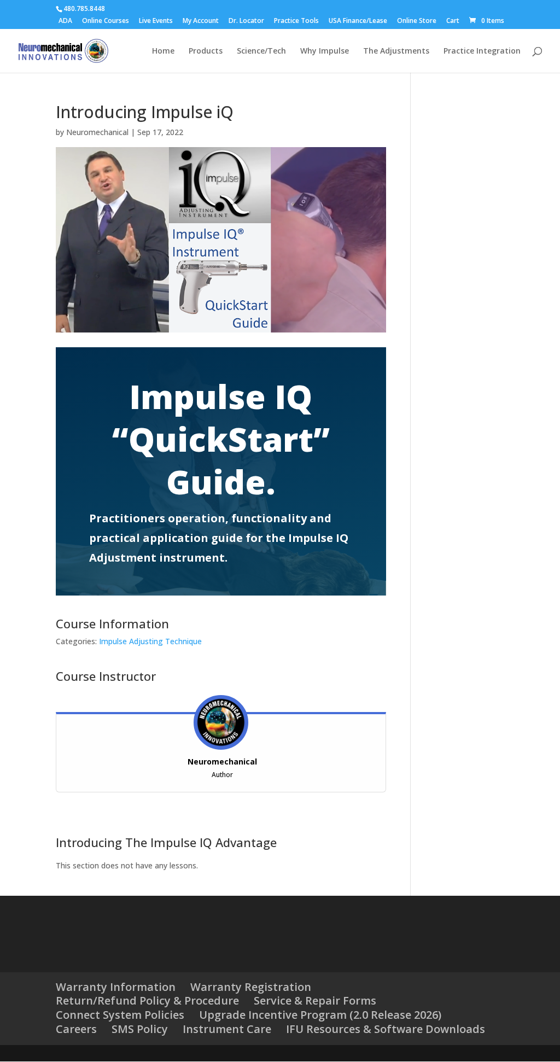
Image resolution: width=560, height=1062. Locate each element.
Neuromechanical (97, 132)
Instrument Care (227, 1029)
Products (206, 51)
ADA (65, 21)
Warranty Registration (250, 986)
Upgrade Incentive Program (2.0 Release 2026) (320, 1014)
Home (163, 51)
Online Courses (105, 21)
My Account (201, 21)
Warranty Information (116, 986)
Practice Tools (296, 21)
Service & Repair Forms (315, 1000)
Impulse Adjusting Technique (150, 641)
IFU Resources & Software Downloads (385, 1029)
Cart (452, 21)
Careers (76, 1029)
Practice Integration (482, 51)
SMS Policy (140, 1029)
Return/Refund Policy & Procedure (147, 1000)
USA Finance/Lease (358, 21)
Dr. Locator (246, 21)
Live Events (156, 21)
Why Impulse (324, 51)
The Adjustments (396, 51)
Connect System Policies (120, 1014)
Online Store (416, 21)
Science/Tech (261, 51)
